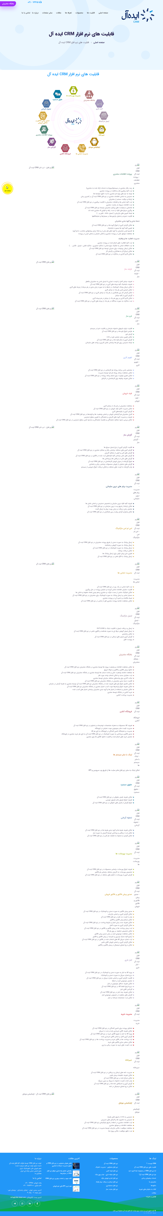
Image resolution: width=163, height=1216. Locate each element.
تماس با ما (26, 12)
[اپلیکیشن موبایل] (94, 142)
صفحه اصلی (103, 12)
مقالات (58, 12)
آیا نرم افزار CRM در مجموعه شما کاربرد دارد (142, 1171)
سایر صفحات (47, 12)
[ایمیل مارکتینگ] (104, 117)
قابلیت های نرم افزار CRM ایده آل (145, 1167)
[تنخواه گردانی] (46, 104)
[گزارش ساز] (51, 143)
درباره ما (35, 12)
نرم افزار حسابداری (112, 1185)
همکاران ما (38, 1173)
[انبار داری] (100, 104)
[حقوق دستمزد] (57, 95)
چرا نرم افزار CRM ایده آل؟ (147, 1174)
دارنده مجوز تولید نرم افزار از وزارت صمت (28, 1166)
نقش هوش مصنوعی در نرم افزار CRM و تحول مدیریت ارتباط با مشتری (59, 1164)
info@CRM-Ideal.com (18, 1197)
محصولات (79, 12)
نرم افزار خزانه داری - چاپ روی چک (106, 1174)
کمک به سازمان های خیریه (147, 1189)
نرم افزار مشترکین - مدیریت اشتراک (107, 1167)
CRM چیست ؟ (151, 1163)
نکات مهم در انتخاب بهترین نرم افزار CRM (58, 1178)
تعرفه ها (68, 12)
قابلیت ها (91, 12)
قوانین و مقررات (151, 1196)
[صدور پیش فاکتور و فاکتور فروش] (43, 117)
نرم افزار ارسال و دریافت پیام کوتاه (107, 1182)
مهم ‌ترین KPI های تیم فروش (62, 1186)
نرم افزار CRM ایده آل (111, 1163)
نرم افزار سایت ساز (112, 1189)
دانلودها (153, 1185)
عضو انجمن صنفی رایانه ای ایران (31, 1171)
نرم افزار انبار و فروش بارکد (109, 1178)
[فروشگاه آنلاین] (65, 149)
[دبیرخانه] (102, 130)
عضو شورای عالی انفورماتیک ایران (30, 1168)
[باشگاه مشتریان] (89, 96)
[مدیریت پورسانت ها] (73, 91)
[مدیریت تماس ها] (82, 149)
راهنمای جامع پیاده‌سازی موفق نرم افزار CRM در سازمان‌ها (59, 1172)
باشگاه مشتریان (8, 3)
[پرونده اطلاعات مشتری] (44, 130)
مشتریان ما (152, 1182)
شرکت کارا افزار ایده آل (129, 1211)
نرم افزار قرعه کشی (112, 1171)
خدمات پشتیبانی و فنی (148, 1178)
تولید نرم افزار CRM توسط (32, 1163)
